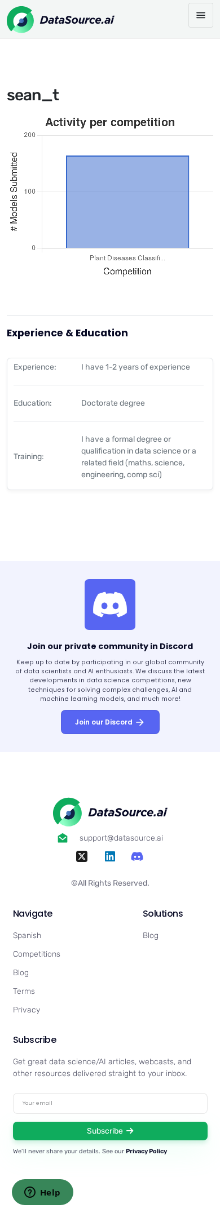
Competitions (36, 954)
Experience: (35, 367)
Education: (33, 403)
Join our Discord (104, 722)
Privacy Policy (146, 1151)
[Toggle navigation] (200, 15)
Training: (29, 456)
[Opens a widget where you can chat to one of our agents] (42, 1193)
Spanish (27, 935)
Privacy (26, 1010)
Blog (21, 972)
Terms (24, 991)
